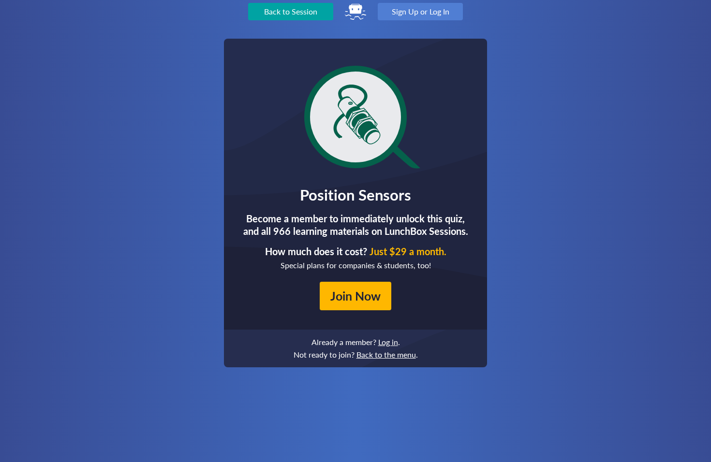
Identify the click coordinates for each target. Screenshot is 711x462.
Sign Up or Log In (420, 11)
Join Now (355, 296)
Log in (388, 341)
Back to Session (290, 11)
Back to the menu (386, 354)
